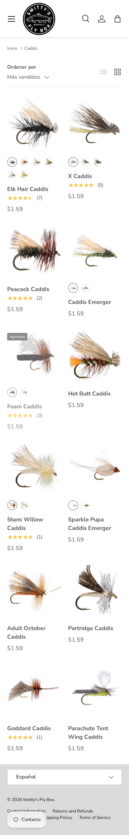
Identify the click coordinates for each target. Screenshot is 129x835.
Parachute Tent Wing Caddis (88, 733)
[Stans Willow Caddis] (34, 468)
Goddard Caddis (29, 728)
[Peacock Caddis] (34, 251)
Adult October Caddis (26, 632)
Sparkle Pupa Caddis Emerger (89, 524)
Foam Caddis (24, 407)
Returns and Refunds (73, 811)
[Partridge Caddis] (95, 590)
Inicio (12, 48)
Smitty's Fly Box (38, 799)
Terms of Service (94, 817)
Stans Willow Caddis (25, 524)
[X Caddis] (95, 125)
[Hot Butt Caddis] (95, 355)
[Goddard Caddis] (34, 690)
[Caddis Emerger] (95, 251)
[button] (117, 19)
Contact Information (26, 811)
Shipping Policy (57, 817)
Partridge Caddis (90, 628)
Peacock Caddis (28, 289)
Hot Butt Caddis (89, 394)
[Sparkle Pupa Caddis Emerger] (95, 468)
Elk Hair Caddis (27, 189)
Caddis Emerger (89, 302)
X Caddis (80, 176)
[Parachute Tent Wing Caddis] (95, 690)
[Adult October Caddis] (34, 590)
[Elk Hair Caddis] (34, 125)
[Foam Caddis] (34, 355)
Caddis (31, 48)
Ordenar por (21, 67)
